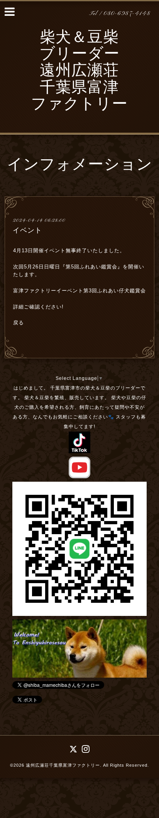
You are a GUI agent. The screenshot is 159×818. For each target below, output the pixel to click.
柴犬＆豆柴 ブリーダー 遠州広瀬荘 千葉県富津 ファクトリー (79, 72)
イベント (27, 230)
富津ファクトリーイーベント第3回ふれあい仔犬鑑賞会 (79, 290)
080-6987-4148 (127, 13)
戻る (18, 323)
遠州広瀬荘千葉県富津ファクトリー (63, 765)
